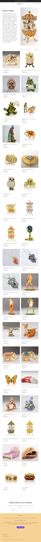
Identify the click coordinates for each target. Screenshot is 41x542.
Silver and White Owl (7, 193)
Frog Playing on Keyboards (8, 316)
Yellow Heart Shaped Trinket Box (27, 169)
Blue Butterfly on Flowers (26, 414)
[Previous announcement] (2, 1)
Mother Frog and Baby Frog (26, 94)
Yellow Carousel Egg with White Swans (28, 438)
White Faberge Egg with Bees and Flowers (29, 70)
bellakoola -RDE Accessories (9, 539)
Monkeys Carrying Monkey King (9, 414)
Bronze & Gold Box (25, 487)
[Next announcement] (39, 1)
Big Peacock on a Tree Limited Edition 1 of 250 (11, 144)
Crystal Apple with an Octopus (27, 144)
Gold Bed (5, 463)
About (10, 518)
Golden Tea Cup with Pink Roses (9, 218)
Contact (6, 518)
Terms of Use (33, 518)
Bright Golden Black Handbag (8, 169)
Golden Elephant (6, 70)
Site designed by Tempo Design (20, 520)
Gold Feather (24, 463)
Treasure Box (6, 487)
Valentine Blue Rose (25, 243)
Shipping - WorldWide (19, 518)
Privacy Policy (27, 518)
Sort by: (22, 49)
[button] (2, 4)
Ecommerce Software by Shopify (18, 539)
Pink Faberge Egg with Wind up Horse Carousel (28, 218)
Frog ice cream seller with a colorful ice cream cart (29, 119)
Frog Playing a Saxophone (26, 292)
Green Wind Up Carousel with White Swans (11, 438)
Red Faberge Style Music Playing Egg (10, 94)
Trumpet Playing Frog (25, 316)
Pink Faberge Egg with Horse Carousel (10, 243)
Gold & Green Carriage (26, 193)
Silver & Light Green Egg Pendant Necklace (11, 292)
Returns (13, 518)
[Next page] (27, 495)
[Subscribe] (28, 510)
